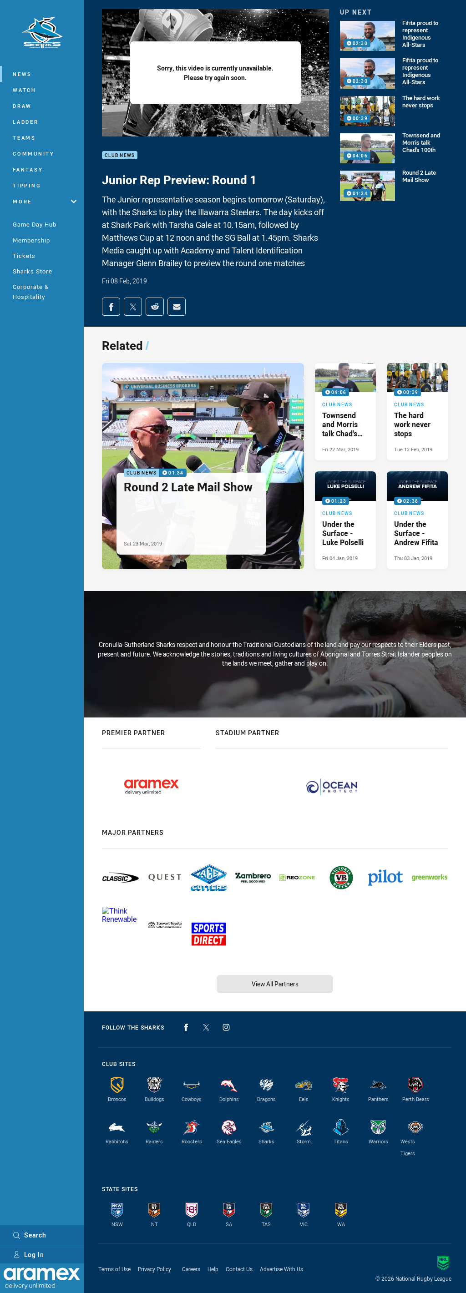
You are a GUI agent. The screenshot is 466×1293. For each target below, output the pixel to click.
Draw (22, 105)
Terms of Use (114, 1269)
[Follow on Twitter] (206, 1027)
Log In (34, 1254)
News (22, 74)
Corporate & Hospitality (31, 291)
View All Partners (275, 984)
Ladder (26, 121)
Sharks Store (32, 271)
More (22, 201)
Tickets (24, 256)
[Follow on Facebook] (186, 1027)
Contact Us (239, 1269)
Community (34, 153)
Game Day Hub (34, 224)
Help (213, 1269)
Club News (120, 155)
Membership (31, 240)
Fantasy (28, 169)
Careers (191, 1269)
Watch (24, 89)
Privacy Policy (154, 1269)
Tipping (27, 185)
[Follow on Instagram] (226, 1027)
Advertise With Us (281, 1269)
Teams (24, 137)
